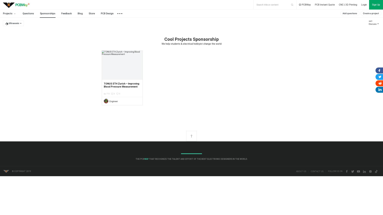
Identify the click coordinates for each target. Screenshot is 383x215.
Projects (8, 13)
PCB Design (107, 13)
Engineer (114, 101)
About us (301, 171)
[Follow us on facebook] (346, 171)
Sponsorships (47, 13)
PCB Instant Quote (325, 4)
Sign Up (376, 4)
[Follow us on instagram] (370, 171)
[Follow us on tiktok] (376, 171)
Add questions (350, 13)
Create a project (371, 13)
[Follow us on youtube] (358, 171)
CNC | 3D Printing (348, 4)
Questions (28, 13)
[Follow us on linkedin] (364, 171)
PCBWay (306, 4)
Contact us (317, 171)
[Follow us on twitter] (352, 171)
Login (364, 4)
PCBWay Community (17, 5)
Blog (80, 13)
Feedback (66, 13)
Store (92, 13)
